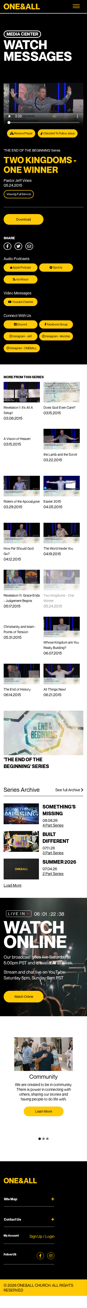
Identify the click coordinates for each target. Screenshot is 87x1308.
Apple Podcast (21, 267)
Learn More (43, 1111)
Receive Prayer (23, 133)
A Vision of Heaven (17, 439)
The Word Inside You (58, 548)
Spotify (57, 267)
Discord (22, 324)
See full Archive (68, 789)
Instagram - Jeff (22, 336)
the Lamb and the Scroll (60, 454)
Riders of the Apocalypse (22, 501)
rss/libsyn (21, 279)
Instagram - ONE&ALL (23, 348)
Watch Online (23, 996)
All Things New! (55, 689)
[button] (40, 1139)
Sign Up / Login (41, 1236)
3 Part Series (53, 852)
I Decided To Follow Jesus (59, 133)
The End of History (17, 689)
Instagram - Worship (57, 336)
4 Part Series (53, 825)
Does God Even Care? (59, 407)
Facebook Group (57, 324)
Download (23, 219)
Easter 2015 (52, 501)
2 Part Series (53, 873)
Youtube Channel (22, 302)
